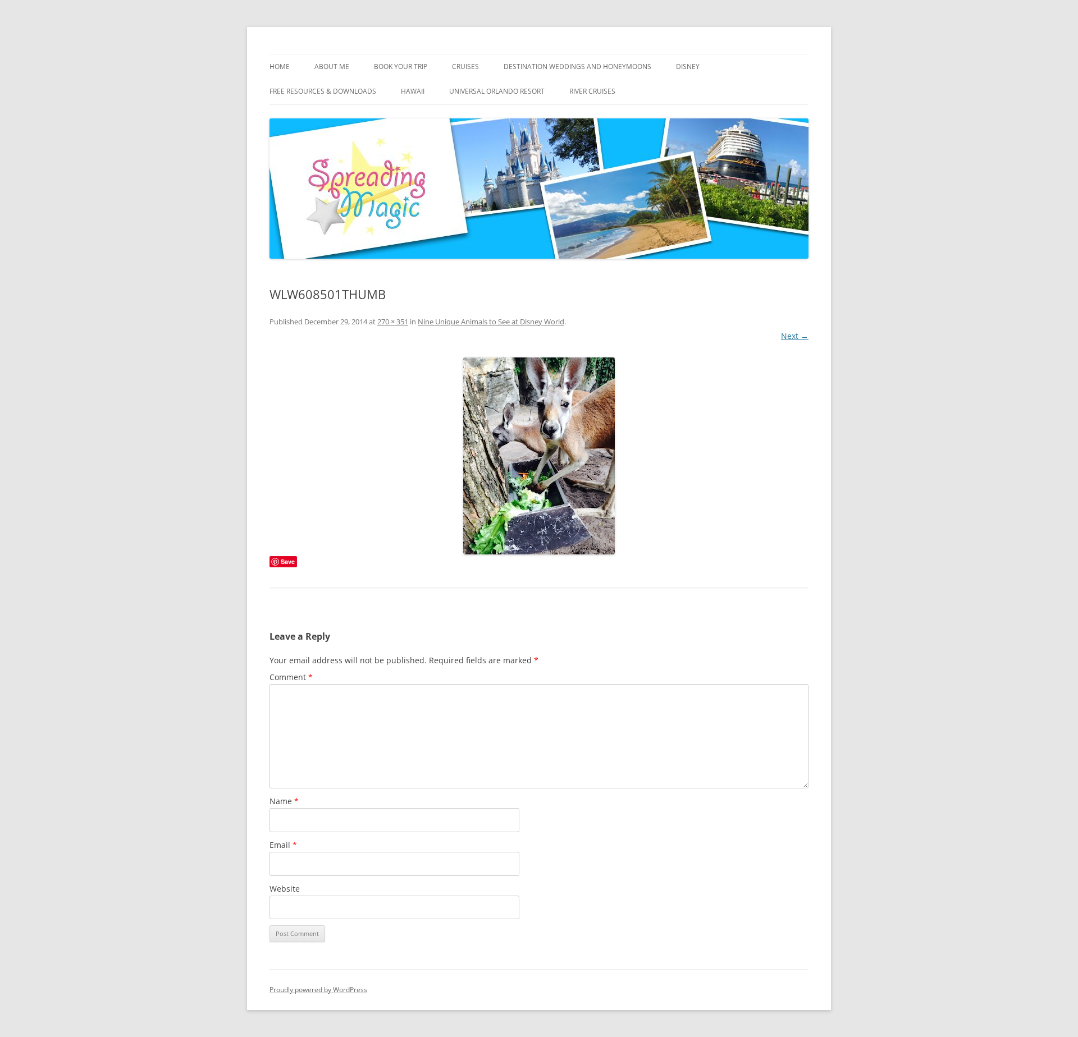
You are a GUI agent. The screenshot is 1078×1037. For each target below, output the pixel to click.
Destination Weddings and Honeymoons (577, 66)
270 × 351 (392, 321)
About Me (331, 66)
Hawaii (412, 91)
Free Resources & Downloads (323, 91)
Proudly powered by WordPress (318, 989)
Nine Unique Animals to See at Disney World (491, 321)
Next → (794, 336)
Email (283, 844)
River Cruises (592, 91)
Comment (291, 677)
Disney (688, 66)
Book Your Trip (400, 66)
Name (284, 801)
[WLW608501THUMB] (539, 455)
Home (280, 66)
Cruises (465, 66)
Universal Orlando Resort (497, 91)
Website (285, 888)
